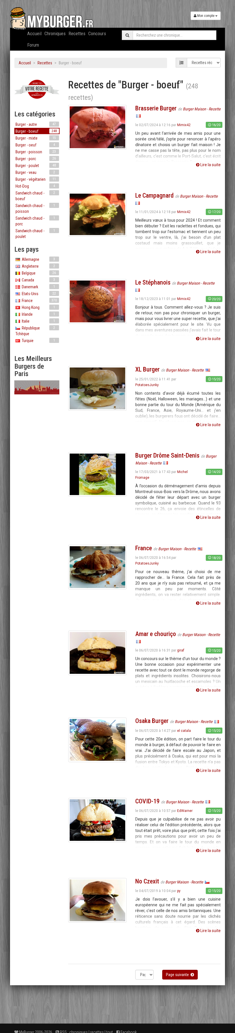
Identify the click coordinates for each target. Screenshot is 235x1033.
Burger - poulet (35, 165)
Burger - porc (35, 158)
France (38, 300)
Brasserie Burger (156, 108)
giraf (180, 650)
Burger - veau (35, 172)
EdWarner (185, 811)
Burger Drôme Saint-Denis (167, 455)
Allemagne (37, 259)
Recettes (76, 33)
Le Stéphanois (153, 282)
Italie (37, 321)
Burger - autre (35, 124)
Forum (33, 45)
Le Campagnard (154, 195)
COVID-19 (147, 801)
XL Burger (147, 369)
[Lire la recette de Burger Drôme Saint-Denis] (97, 474)
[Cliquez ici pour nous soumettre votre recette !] (37, 89)
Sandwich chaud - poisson (35, 208)
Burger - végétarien (35, 179)
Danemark (37, 287)
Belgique (38, 273)
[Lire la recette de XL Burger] (97, 388)
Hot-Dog (35, 186)
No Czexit (147, 881)
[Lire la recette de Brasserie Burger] (97, 127)
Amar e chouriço (155, 633)
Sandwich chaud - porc (35, 221)
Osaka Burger (152, 720)
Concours (97, 33)
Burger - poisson (35, 152)
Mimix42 (184, 125)
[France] (138, 116)
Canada (37, 280)
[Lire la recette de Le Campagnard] (97, 214)
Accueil (34, 33)
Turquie (37, 340)
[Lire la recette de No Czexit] (97, 899)
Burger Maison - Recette (202, 109)
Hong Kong (37, 307)
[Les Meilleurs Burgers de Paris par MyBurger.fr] (37, 387)
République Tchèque (35, 331)
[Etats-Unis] (207, 370)
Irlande (37, 314)
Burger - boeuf (36, 131)
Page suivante (178, 974)
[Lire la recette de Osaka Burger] (97, 739)
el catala (184, 731)
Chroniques (55, 33)
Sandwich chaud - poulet (35, 234)
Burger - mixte (35, 138)
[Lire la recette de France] (97, 566)
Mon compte (205, 16)
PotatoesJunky (147, 385)
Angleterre (37, 266)
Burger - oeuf (35, 145)
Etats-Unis (38, 293)
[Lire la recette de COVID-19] (97, 819)
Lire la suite (210, 164)
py (179, 891)
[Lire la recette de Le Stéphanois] (97, 301)
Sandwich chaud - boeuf (35, 196)
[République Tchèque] (207, 882)
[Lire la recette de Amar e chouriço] (97, 652)
